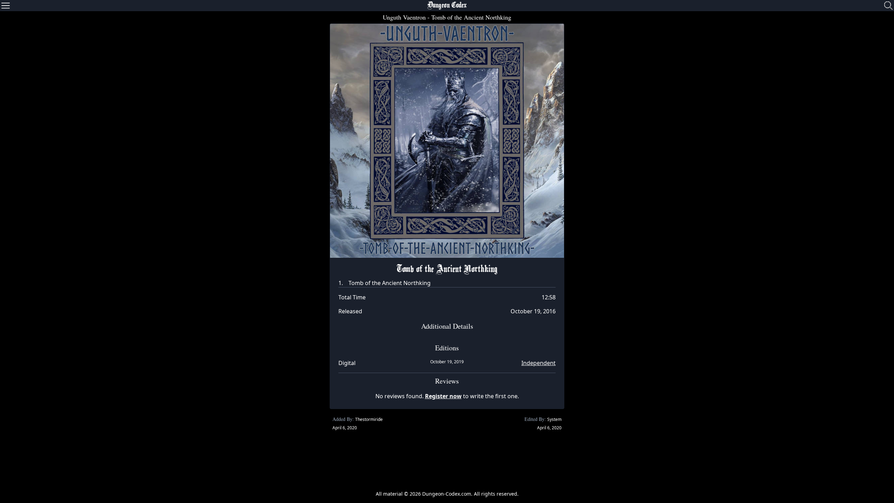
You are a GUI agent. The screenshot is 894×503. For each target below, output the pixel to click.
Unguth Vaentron (404, 17)
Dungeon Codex (447, 5)
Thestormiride (369, 419)
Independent (538, 363)
